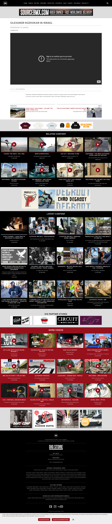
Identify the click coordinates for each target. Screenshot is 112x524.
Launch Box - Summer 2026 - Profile (70, 375)
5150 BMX (48, 497)
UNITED (65, 490)
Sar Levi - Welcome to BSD (70, 154)
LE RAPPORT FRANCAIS (42, 375)
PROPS (74, 488)
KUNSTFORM (43, 488)
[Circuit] (67, 320)
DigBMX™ (65, 439)
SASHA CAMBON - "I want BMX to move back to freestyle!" (14, 237)
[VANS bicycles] (44, 320)
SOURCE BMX (36, 490)
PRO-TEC (79, 488)
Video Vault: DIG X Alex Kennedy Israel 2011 (70, 180)
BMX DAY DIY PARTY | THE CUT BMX (14, 375)
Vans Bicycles (63, 499)
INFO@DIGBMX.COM (58, 462)
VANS (69, 490)
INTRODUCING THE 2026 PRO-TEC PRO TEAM (70, 300)
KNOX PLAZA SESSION (70, 350)
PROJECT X (85, 3)
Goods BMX (54, 497)
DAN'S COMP (70, 486)
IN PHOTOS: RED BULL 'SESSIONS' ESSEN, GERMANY (69, 237)
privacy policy (42, 516)
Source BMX (48, 499)
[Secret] (21, 320)
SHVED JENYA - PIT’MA (98, 400)
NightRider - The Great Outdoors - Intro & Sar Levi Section (98, 154)
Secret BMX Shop (79, 497)
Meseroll (60, 497)
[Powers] (91, 320)
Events (70, 3)
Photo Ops (50, 3)
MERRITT (59, 488)
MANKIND (54, 488)
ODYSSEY (65, 488)
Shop (65, 3)
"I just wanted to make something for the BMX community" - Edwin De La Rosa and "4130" (14, 301)
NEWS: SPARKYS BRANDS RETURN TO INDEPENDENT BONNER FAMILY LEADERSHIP (14, 268)
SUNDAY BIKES (44, 490)
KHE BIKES (33, 488)
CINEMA (51, 486)
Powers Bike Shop (69, 497)
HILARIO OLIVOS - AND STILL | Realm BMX (42, 400)
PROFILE (70, 488)
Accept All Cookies (44, 519)
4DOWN (81, 490)
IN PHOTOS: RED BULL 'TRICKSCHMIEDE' (42, 236)
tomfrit (56, 511)
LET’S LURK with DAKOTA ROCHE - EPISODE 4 (14, 350)
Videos (30, 3)
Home (25, 3)
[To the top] (56, 435)
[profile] (56, 199)
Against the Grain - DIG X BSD (14, 154)
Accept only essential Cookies (60, 519)
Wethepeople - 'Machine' (70, 400)
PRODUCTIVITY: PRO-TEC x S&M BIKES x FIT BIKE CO (98, 237)
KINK (38, 488)
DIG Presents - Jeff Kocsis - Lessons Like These (42, 180)
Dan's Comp (42, 497)
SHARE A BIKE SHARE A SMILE (55, 490)
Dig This (36, 3)
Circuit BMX (35, 497)
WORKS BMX (75, 490)
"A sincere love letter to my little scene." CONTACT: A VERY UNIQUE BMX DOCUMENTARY (42, 301)
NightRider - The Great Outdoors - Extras (14, 180)
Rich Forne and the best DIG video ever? (98, 180)
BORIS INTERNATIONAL (42, 154)
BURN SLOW (45, 486)
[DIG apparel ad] (56, 125)
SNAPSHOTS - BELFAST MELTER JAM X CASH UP (70, 267)
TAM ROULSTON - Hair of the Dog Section (42, 350)
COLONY (56, 486)
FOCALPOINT (77, 486)
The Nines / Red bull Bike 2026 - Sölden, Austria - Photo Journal (42, 267)
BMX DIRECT (36, 486)
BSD (40, 486)
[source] (56, 12)
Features (43, 3)
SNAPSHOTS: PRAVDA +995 (97, 299)
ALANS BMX (29, 486)
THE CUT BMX (62, 486)
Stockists (58, 3)
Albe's (29, 497)
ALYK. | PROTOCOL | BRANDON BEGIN (14, 400)
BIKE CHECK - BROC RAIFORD (98, 375)
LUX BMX (49, 488)
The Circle (77, 3)
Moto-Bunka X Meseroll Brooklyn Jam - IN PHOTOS (98, 267)
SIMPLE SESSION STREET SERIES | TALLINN (98, 350)
